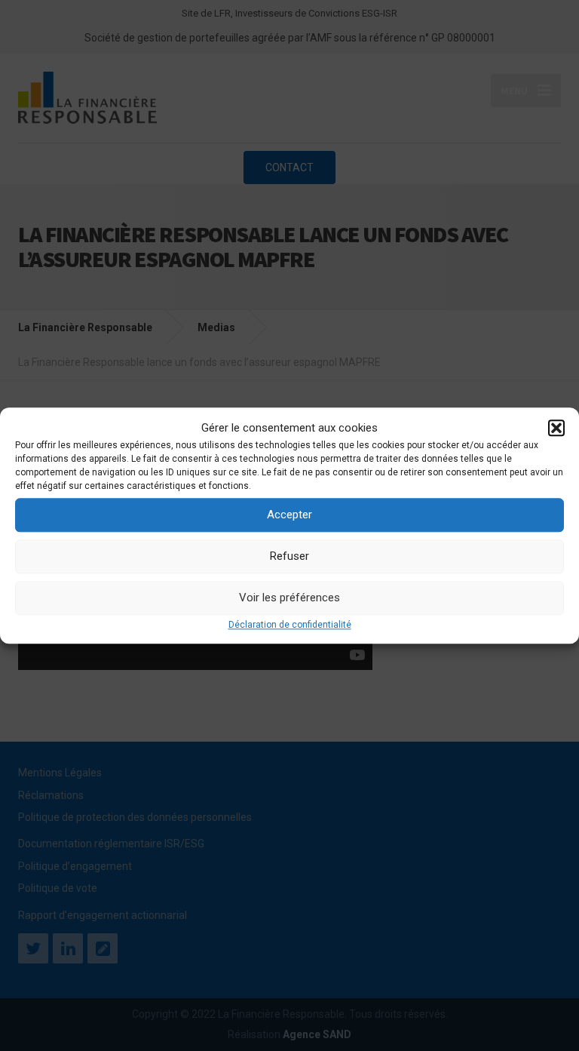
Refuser (289, 556)
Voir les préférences (289, 597)
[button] (556, 427)
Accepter (289, 514)
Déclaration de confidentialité (289, 624)
